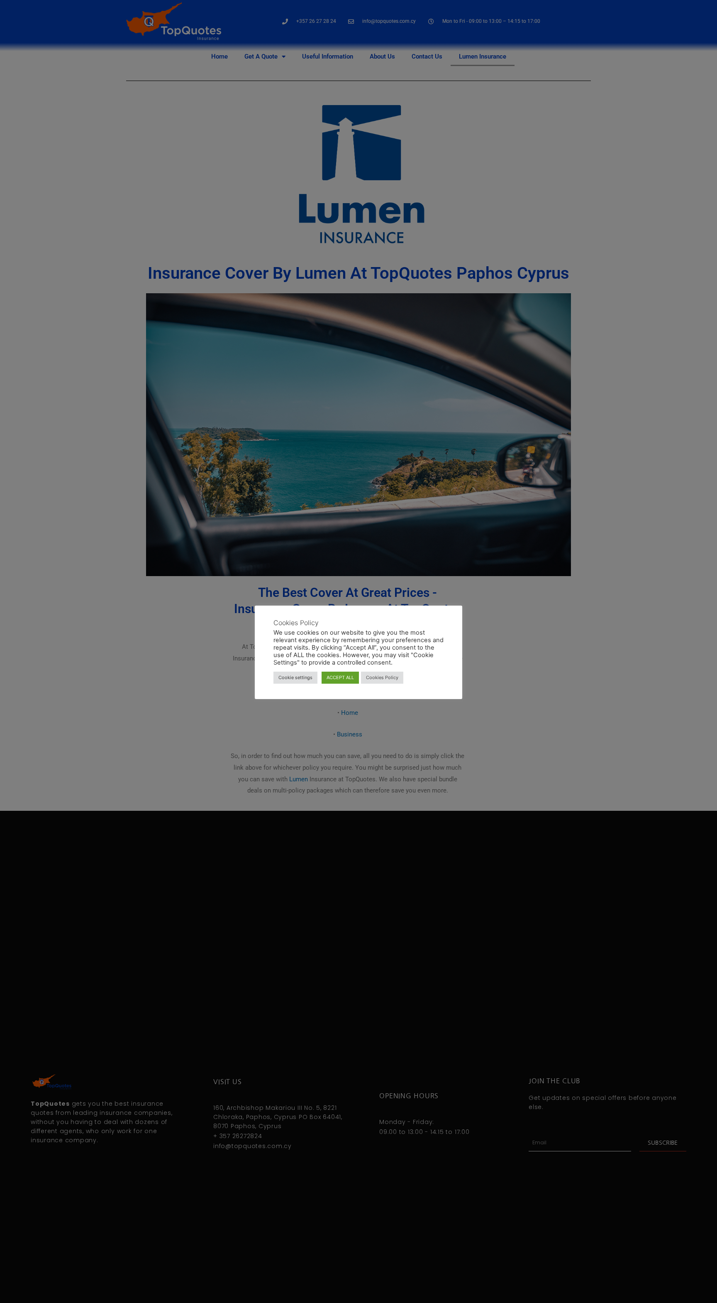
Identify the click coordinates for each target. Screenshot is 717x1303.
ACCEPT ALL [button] (340, 677)
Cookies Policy (382, 677)
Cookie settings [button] (295, 677)
